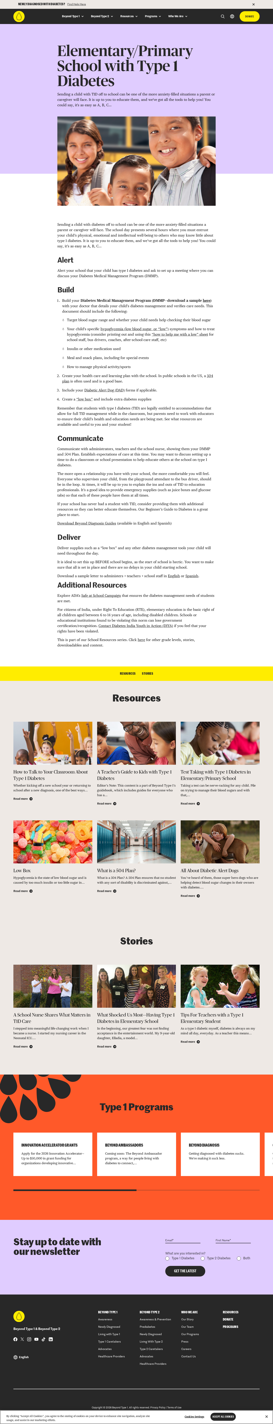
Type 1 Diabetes (183, 1258)
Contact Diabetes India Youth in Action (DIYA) (136, 626)
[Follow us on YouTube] (36, 1339)
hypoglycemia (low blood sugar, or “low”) (135, 329)
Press (184, 1341)
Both (246, 1258)
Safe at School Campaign (101, 595)
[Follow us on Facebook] (15, 1339)
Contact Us (188, 1356)
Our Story (187, 1319)
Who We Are (189, 1312)
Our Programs (190, 1334)
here (206, 300)
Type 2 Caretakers (151, 1349)
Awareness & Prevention (155, 1319)
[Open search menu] (223, 16)
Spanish (191, 576)
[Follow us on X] (22, 1339)
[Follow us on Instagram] (29, 1339)
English (174, 576)
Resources (128, 673)
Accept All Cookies (223, 1416)
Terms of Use (174, 1408)
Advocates (105, 1349)
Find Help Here (76, 4)
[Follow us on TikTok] (44, 1339)
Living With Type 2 (151, 1341)
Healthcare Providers (111, 1356)
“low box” (84, 399)
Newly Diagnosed (109, 1327)
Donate (249, 16)
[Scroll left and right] (74, 1190)
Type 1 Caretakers (109, 1341)
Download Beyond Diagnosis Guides (86, 523)
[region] (136, 1417)
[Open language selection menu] (232, 16)
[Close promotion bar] (256, 4)
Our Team (187, 1327)
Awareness (105, 1319)
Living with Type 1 (109, 1334)
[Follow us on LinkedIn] (51, 1339)
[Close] (266, 1416)
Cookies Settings (194, 1416)
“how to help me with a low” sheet (180, 334)
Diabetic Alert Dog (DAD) (104, 390)
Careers (186, 1349)
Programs (230, 1327)
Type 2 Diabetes (218, 1258)
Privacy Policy (157, 1408)
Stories (147, 673)
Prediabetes (147, 1327)
